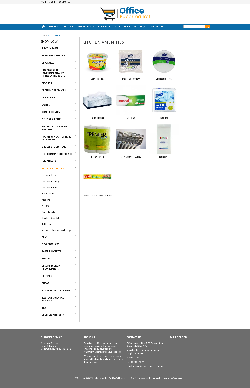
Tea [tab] (44, 307)
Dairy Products (97, 78)
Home (43, 26)
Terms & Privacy (48, 346)
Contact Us (64, 2)
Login (43, 2)
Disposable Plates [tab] (50, 187)
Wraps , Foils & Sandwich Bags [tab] (56, 230)
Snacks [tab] (46, 258)
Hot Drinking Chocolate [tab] (57, 154)
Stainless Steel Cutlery (131, 156)
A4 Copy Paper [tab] (50, 48)
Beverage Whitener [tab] (53, 55)
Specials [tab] (47, 276)
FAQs (142, 26)
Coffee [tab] (46, 104)
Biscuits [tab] (47, 83)
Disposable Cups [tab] (51, 119)
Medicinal (130, 117)
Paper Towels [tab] (48, 212)
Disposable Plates (164, 78)
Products (54, 26)
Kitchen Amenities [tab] (53, 168)
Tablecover (164, 156)
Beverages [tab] (48, 62)
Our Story (130, 26)
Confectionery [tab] (51, 112)
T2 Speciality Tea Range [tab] (56, 290)
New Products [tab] (50, 244)
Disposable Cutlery (131, 78)
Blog (117, 26)
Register (52, 2)
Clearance (104, 26)
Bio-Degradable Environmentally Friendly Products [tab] (53, 73)
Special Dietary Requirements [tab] (51, 267)
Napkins (164, 117)
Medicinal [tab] (46, 199)
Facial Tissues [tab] (48, 193)
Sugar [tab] (45, 283)
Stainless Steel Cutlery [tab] (52, 218)
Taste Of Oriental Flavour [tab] (53, 299)
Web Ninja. (177, 378)
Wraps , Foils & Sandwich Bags (97, 195)
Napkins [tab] (45, 205)
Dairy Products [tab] (49, 175)
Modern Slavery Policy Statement (55, 348)
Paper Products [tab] (51, 251)
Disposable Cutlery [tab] (50, 181)
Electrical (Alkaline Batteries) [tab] (54, 128)
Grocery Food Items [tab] (54, 146)
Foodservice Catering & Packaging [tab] (56, 138)
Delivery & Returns (49, 343)
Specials (68, 26)
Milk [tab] (44, 236)
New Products (86, 26)
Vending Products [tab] (53, 315)
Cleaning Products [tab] (54, 90)
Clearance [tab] (48, 97)
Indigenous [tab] (49, 161)
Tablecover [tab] (47, 224)
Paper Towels (97, 156)
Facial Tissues (97, 117)
